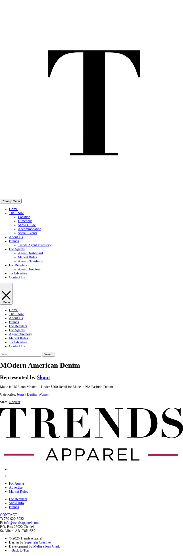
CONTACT (8, 515)
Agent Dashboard (30, 253)
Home (13, 209)
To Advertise (18, 273)
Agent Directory (29, 269)
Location (24, 217)
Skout (43, 377)
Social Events (27, 233)
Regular (14, 402)
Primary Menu (11, 201)
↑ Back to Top (19, 550)
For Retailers (18, 265)
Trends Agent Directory (34, 245)
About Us (16, 237)
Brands (14, 241)
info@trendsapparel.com (21, 523)
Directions (25, 221)
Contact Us (17, 277)
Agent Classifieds (30, 261)
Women (43, 394)
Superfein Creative (37, 542)
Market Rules (27, 257)
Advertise (16, 487)
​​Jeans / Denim (27, 394)
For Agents (17, 249)
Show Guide (27, 225)
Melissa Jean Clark (46, 546)
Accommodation (29, 229)
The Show (16, 213)
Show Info (16, 503)
